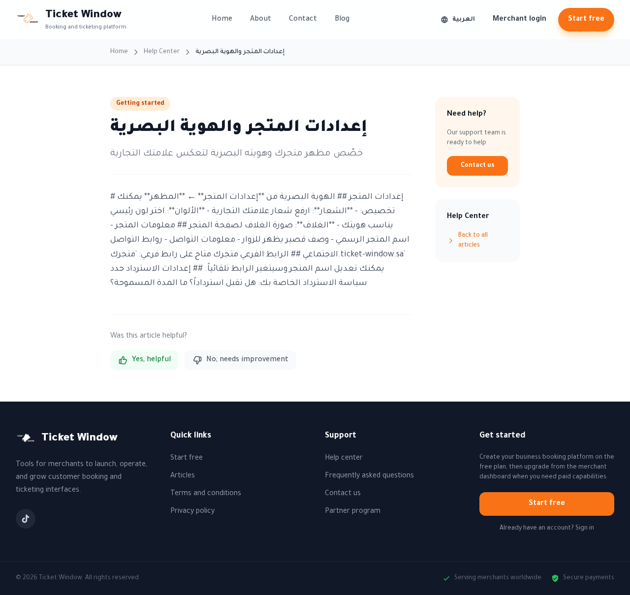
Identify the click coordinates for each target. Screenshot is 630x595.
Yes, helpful (151, 360)
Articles (182, 476)
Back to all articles (473, 240)
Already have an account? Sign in (547, 528)
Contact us (477, 165)
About (260, 20)
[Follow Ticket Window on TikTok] (25, 519)
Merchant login (519, 20)
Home (222, 20)
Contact (303, 20)
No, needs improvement (247, 360)
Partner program (352, 512)
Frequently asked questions (369, 476)
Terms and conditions (205, 494)
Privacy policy (192, 512)
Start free (586, 20)
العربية (463, 19)
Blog (342, 20)
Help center (344, 459)
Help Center (162, 52)
